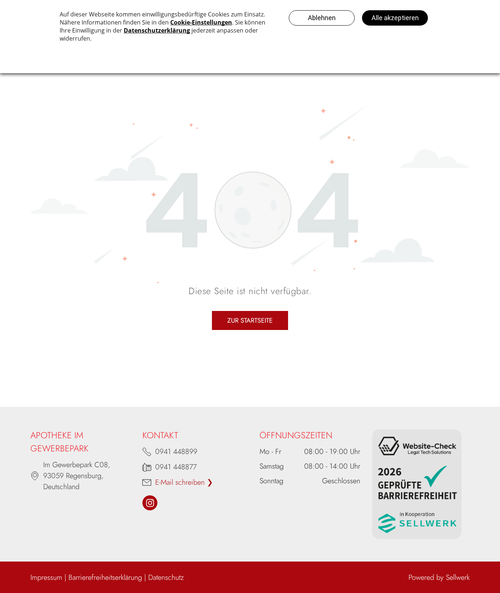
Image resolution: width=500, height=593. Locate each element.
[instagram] (149, 503)
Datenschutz (166, 577)
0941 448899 (176, 451)
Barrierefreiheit (90, 577)
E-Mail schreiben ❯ (184, 482)
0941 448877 (176, 467)
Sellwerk (458, 577)
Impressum (46, 577)
